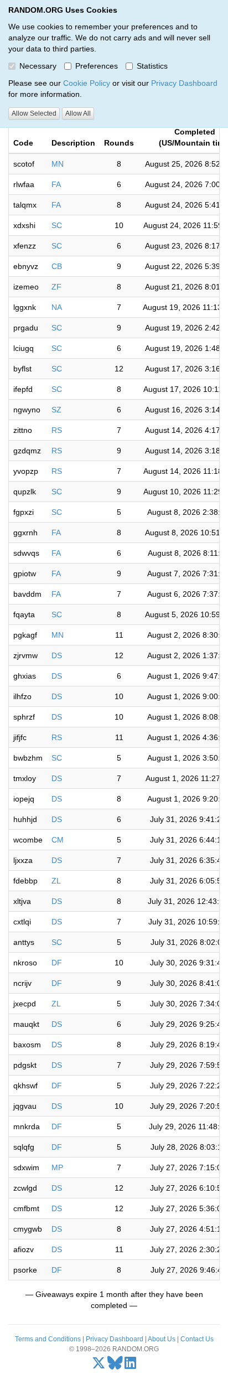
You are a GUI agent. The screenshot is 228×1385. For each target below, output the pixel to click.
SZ (56, 409)
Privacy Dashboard (184, 83)
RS (56, 430)
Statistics (152, 65)
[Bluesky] (115, 1366)
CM (57, 839)
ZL (56, 880)
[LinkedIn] (130, 1366)
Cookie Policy (86, 83)
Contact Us (197, 1339)
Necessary (37, 65)
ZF (56, 286)
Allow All (78, 113)
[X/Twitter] (99, 1366)
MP (57, 1167)
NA (56, 307)
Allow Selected (34, 113)
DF (56, 962)
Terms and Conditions (48, 1339)
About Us (161, 1339)
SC (56, 225)
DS (56, 655)
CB (56, 266)
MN (57, 163)
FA (56, 184)
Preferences (96, 65)
